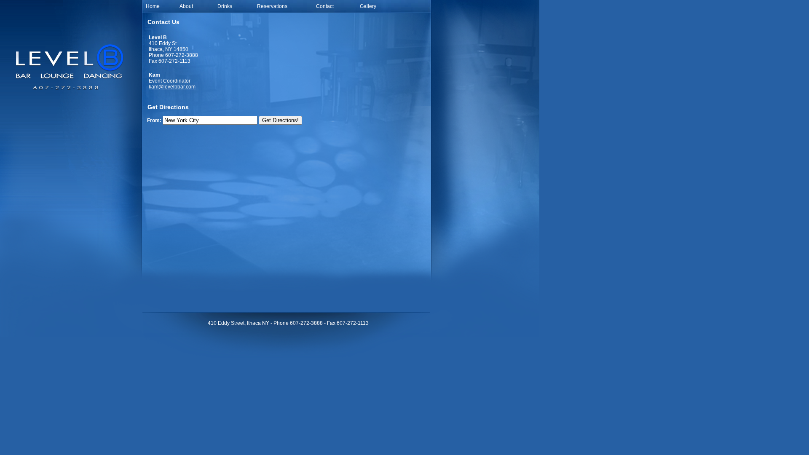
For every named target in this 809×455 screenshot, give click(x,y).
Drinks (224, 6)
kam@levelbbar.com (172, 87)
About (186, 6)
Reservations (272, 6)
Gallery (368, 6)
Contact (325, 6)
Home (153, 6)
